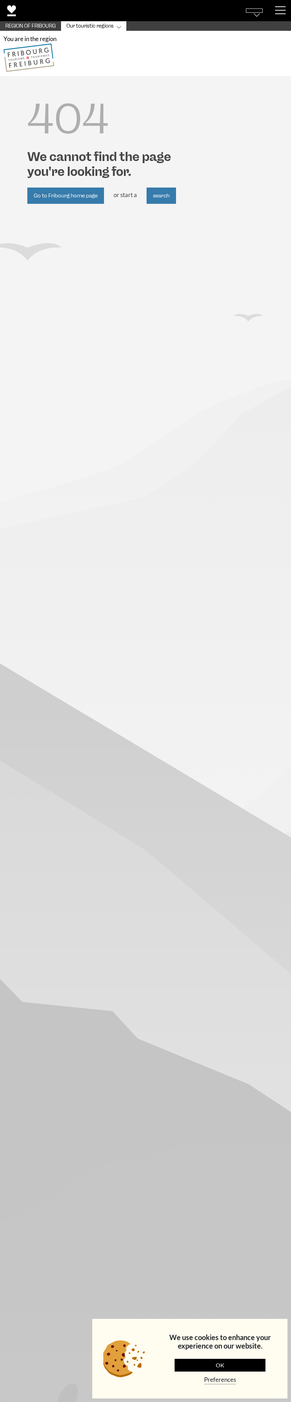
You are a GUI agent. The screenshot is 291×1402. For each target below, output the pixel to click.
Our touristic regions (90, 26)
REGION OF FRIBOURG (30, 26)
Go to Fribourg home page (66, 196)
